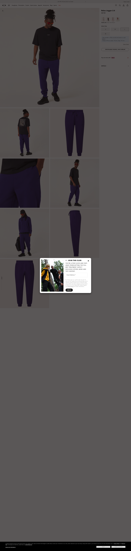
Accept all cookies (118, 546)
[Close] (88, 260)
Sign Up (69, 290)
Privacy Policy (116, 543)
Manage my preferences (11, 547)
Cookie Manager (28, 544)
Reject (103, 546)
